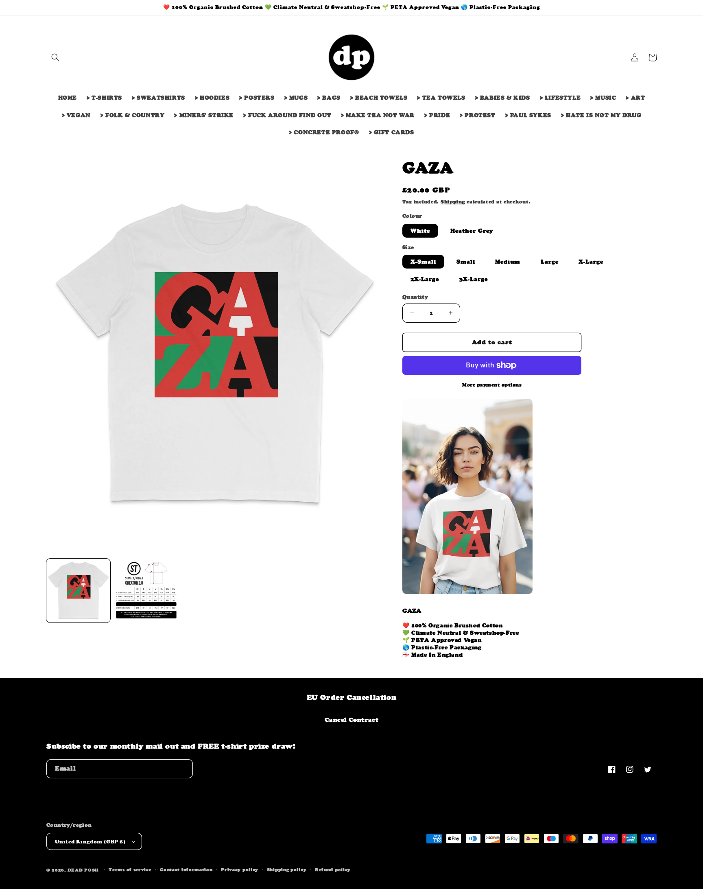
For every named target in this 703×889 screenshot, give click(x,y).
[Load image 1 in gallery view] (78, 591)
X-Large (591, 261)
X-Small (423, 261)
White (420, 230)
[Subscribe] (183, 768)
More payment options (492, 385)
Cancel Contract (352, 719)
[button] (55, 57)
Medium (507, 261)
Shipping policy (287, 869)
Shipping (453, 202)
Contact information (186, 869)
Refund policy (333, 869)
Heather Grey (471, 230)
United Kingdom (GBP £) (90, 842)
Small (465, 261)
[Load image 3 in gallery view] (146, 591)
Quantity (415, 297)
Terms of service (130, 869)
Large (550, 261)
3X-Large (473, 279)
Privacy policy (239, 869)
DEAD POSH (83, 870)
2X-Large (424, 279)
